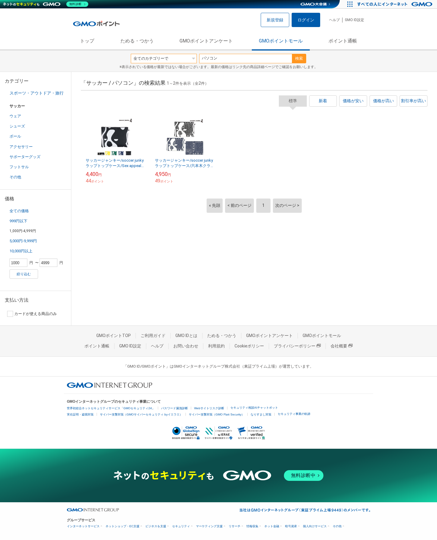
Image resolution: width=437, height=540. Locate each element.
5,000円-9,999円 (23, 241)
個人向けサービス (315, 526)
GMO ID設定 (354, 20)
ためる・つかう (137, 41)
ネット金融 (271, 526)
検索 (299, 58)
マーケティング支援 (209, 526)
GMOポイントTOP (113, 335)
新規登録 (275, 20)
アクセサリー (21, 146)
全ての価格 (19, 211)
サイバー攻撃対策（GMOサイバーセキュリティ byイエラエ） (141, 414)
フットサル (19, 167)
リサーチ (234, 526)
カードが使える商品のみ (35, 313)
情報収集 (252, 526)
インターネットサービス (83, 526)
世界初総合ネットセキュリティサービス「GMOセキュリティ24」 (111, 408)
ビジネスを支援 (155, 526)
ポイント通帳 (342, 41)
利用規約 (216, 346)
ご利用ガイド (153, 335)
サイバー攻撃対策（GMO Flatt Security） (216, 414)
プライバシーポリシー (294, 346)
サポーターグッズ (25, 157)
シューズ (17, 126)
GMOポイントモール (281, 41)
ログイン (306, 20)
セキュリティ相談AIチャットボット (254, 407)
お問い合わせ (185, 346)
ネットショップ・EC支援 (122, 526)
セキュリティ (181, 526)
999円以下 (18, 221)
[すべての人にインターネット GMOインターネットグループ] (395, 4)
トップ (87, 41)
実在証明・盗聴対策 (80, 414)
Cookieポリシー (249, 346)
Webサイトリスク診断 (209, 408)
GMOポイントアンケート (206, 41)
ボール (15, 136)
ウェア (15, 116)
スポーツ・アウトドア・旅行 (37, 93)
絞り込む (24, 274)
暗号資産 (291, 526)
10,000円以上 (21, 251)
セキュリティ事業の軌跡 (294, 413)
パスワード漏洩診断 (174, 408)
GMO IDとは (186, 335)
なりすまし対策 (261, 414)
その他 (15, 177)
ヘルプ (334, 20)
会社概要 (339, 346)
